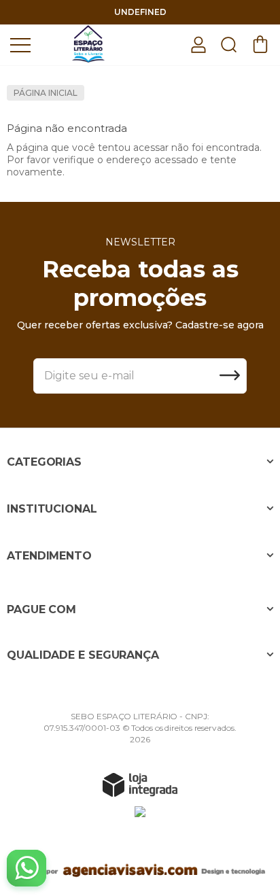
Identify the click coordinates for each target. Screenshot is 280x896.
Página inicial (45, 93)
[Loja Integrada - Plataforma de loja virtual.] (140, 784)
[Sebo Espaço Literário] (88, 44)
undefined (140, 12)
